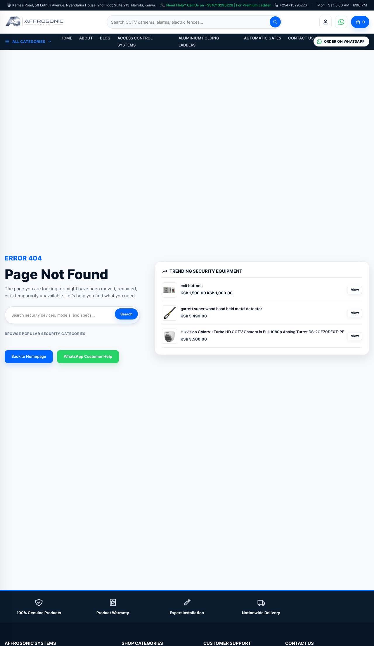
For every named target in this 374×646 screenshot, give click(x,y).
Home (66, 38)
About (86, 38)
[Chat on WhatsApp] (341, 22)
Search (126, 314)
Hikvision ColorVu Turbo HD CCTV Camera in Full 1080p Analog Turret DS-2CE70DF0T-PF (262, 331)
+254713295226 (293, 5)
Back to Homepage (28, 356)
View (355, 290)
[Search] (275, 21)
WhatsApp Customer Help (88, 356)
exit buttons (191, 285)
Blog (105, 38)
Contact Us (301, 38)
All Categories (28, 41)
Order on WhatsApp (344, 41)
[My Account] (325, 22)
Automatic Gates (262, 38)
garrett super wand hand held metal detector (221, 308)
